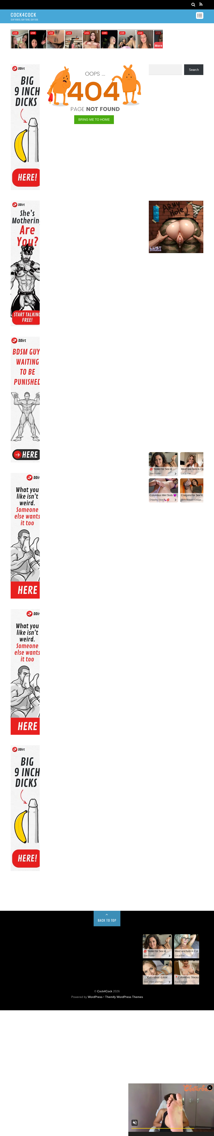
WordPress (95, 997)
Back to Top (107, 920)
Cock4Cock (104, 991)
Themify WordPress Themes (124, 997)
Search (194, 69)
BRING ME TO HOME (94, 119)
